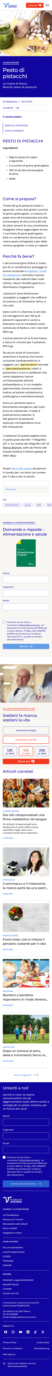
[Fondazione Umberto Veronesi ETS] (10, 5)
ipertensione (28, 364)
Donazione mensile (26, 739)
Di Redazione (10, 101)
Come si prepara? (14, 130)
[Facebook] (6, 1332)
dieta (38, 505)
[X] (43, 1332)
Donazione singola (26, 730)
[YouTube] (20, 1332)
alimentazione (12, 505)
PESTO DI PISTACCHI (16, 125)
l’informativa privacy (29, 625)
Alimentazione (11, 63)
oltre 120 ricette (22, 468)
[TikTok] (35, 1332)
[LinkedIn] (28, 1332)
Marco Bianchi (12, 447)
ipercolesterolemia (18, 368)
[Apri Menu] (46, 5)
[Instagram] (13, 1332)
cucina (27, 505)
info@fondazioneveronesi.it (22, 1317)
